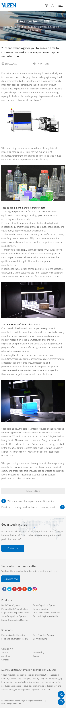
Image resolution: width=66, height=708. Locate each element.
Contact (5, 659)
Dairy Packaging (40, 638)
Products (6, 600)
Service (4, 652)
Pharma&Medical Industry (13, 635)
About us (5, 655)
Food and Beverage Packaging (14, 638)
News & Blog (38, 652)
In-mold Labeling (40, 608)
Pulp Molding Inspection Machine (48, 616)
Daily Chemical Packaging (44, 635)
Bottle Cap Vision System (44, 605)
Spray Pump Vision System (13, 616)
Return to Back (33, 491)
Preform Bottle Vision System (14, 608)
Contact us (13, 548)
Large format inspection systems (16, 612)
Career (36, 655)
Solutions (6, 630)
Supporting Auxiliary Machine (14, 619)
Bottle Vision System (10, 605)
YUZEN (18, 703)
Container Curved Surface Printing (48, 612)
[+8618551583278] (61, 694)
